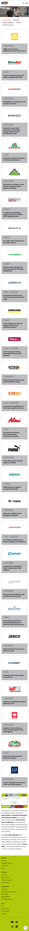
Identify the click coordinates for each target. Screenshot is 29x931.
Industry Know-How (6, 863)
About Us (3, 914)
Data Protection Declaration (8, 892)
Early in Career (5, 911)
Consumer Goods (8, 25)
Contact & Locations (6, 880)
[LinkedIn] (17, 926)
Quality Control (5, 882)
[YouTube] (12, 922)
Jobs (2, 906)
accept (14, 802)
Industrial (16, 20)
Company (3, 860)
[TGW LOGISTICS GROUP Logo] (4, 3)
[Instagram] (12, 926)
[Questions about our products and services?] (25, 928)
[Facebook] (17, 922)
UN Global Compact (6, 899)
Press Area (4, 875)
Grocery (18, 22)
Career (3, 868)
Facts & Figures (5, 877)
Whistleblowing (5, 896)
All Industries (6, 20)
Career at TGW (5, 909)
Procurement (5, 894)
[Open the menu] (27, 3)
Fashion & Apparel (8, 22)
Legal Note (4, 889)
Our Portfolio (5, 865)
